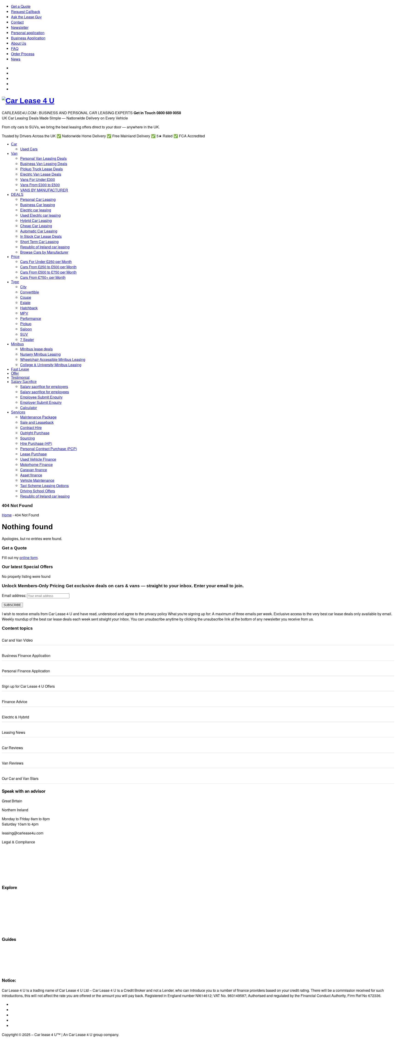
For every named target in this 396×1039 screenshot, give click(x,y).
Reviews (8, 965)
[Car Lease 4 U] (28, 101)
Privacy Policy (12, 877)
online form (28, 557)
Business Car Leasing (17, 924)
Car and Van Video (17, 640)
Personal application (27, 32)
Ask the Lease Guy (26, 16)
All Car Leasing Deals (17, 908)
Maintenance (11, 959)
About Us (18, 43)
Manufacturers (12, 902)
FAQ (14, 48)
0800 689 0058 (35, 800)
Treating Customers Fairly (20, 866)
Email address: (14, 595)
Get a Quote (20, 6)
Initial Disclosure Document (21, 856)
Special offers (11, 897)
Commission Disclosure (19, 851)
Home (7, 515)
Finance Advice (14, 701)
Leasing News (13, 732)
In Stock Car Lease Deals (20, 929)
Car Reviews (12, 747)
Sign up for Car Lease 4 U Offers (28, 686)
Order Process (22, 53)
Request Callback (25, 11)
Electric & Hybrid (15, 717)
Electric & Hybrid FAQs (18, 954)
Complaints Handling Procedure (25, 872)
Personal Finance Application (26, 670)
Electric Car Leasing (16, 918)
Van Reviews (12, 763)
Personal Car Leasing (17, 913)
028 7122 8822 (41, 809)
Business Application (28, 38)
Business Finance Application (26, 655)
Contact (17, 22)
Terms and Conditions (18, 861)
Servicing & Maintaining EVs (22, 949)
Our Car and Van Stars (20, 778)
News (15, 59)
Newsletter (19, 27)
